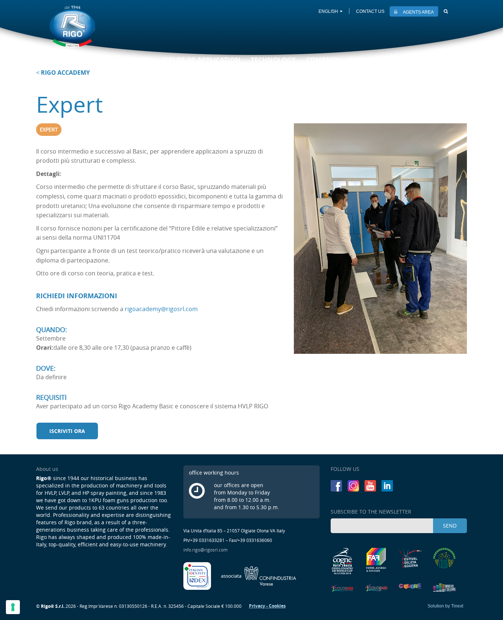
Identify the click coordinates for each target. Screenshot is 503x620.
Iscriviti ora (67, 430)
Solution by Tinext (445, 606)
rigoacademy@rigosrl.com (161, 309)
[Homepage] (72, 26)
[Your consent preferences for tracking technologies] (13, 607)
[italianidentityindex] (197, 575)
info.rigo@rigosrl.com (205, 550)
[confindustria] (258, 575)
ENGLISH (328, 11)
